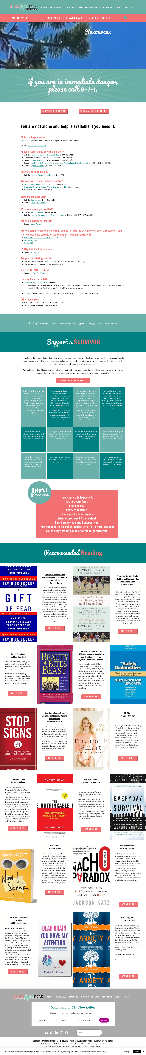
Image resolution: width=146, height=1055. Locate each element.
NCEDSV (35, 252)
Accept (136, 1052)
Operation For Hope (38, 165)
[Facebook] (18, 17)
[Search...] (100, 1033)
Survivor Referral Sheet (37, 145)
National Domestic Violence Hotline (45, 154)
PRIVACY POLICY (76, 1046)
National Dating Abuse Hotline (43, 175)
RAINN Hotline (37, 212)
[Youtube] (13, 17)
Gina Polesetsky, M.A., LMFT (36, 282)
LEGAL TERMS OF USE (92, 1046)
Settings (127, 1052)
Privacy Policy (101, 1052)
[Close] (143, 1051)
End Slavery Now (31, 240)
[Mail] (125, 17)
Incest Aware (36, 224)
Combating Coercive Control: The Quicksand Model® (45, 187)
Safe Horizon (36, 200)
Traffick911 (28, 243)
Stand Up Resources (38, 202)
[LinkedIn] (56, 1032)
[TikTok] (27, 17)
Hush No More (36, 160)
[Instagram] (22, 17)
